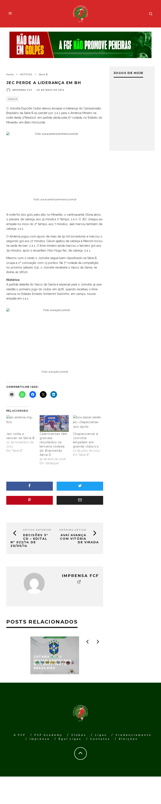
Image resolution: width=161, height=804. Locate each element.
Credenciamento (134, 735)
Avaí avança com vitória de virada (79, 538)
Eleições (128, 738)
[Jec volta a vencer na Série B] (20, 423)
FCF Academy (48, 735)
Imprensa (40, 738)
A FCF (20, 735)
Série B (12, 99)
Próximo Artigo (72, 530)
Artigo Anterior (37, 530)
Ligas (101, 735)
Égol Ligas (69, 738)
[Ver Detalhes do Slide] (80, 45)
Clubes (78, 735)
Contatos (100, 738)
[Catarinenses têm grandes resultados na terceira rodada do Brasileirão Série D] (54, 423)
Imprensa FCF (22, 90)
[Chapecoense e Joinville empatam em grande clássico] (87, 423)
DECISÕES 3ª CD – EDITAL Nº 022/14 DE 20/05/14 (29, 540)
